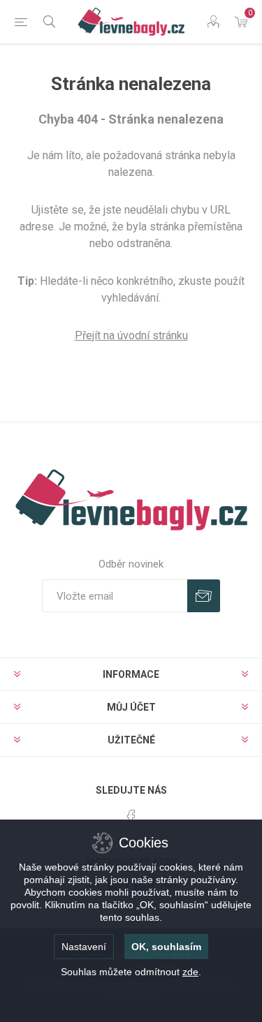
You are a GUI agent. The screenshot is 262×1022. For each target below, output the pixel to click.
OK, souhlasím (166, 946)
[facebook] (131, 817)
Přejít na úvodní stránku (131, 335)
